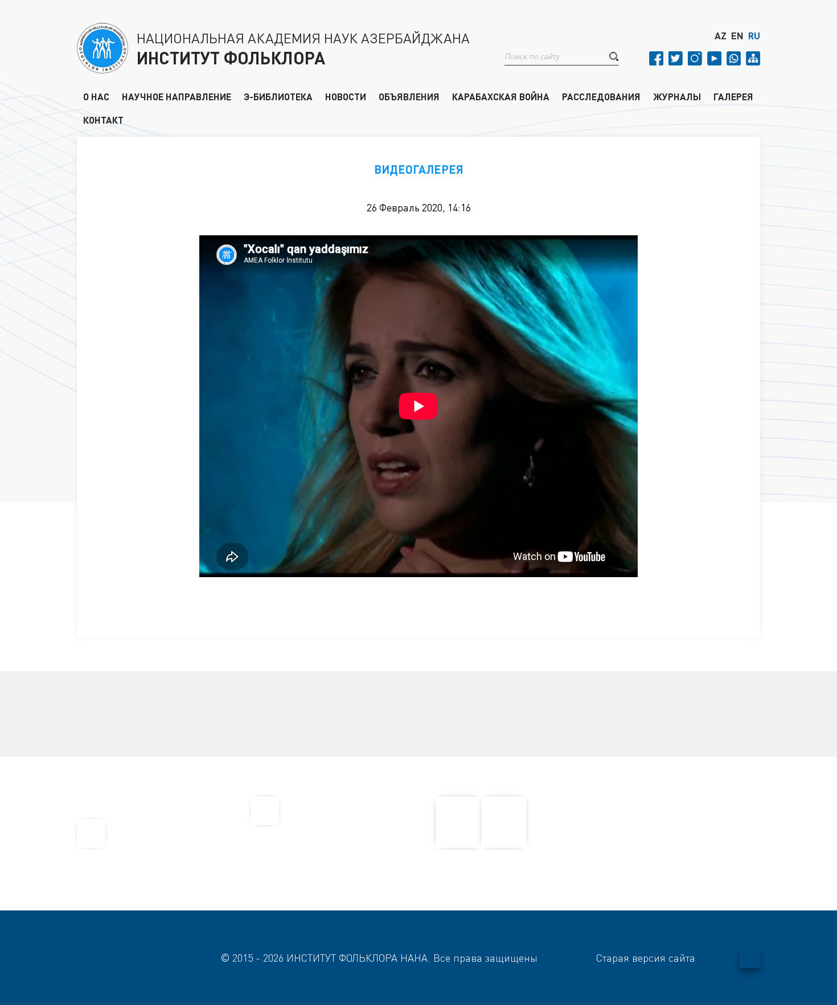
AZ (721, 36)
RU (754, 36)
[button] (613, 56)
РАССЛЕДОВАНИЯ (601, 96)
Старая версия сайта (645, 957)
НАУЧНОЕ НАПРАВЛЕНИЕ (176, 96)
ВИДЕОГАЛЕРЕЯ (418, 169)
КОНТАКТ (103, 119)
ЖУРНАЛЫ (677, 96)
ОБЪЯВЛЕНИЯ (409, 96)
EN (737, 36)
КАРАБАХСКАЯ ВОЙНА (500, 96)
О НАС (96, 96)
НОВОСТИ (345, 96)
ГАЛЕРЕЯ (733, 96)
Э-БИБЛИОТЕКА (278, 96)
